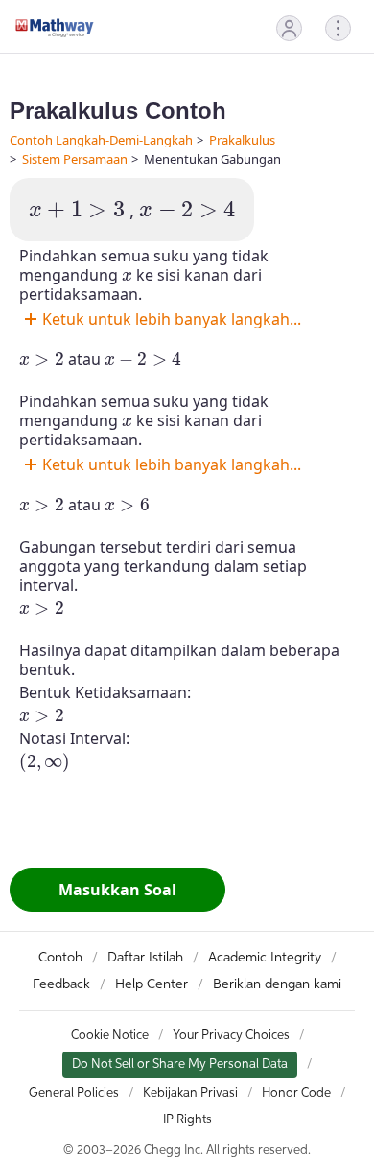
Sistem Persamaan (75, 159)
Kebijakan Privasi (190, 1093)
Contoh (60, 957)
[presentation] (77, 210)
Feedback (61, 984)
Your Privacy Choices (231, 1035)
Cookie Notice (110, 1035)
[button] (289, 28)
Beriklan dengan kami (277, 984)
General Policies (74, 1093)
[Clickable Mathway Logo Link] (54, 27)
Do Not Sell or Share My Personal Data (180, 1064)
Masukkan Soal (117, 889)
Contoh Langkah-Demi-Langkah (101, 139)
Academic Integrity (264, 957)
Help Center (151, 984)
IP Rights (187, 1120)
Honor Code (296, 1093)
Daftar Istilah (145, 957)
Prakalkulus (242, 139)
